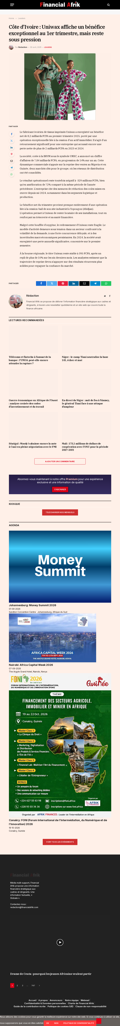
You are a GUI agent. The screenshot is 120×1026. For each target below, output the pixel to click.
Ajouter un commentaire (60, 461)
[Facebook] (11, 134)
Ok (47, 1023)
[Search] (108, 4)
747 (33, 985)
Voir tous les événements (60, 842)
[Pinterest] (11, 154)
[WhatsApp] (11, 174)
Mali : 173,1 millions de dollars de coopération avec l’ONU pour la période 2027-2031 (85, 446)
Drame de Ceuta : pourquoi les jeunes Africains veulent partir (50, 974)
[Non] (98, 1021)
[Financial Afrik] (60, 4)
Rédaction (22, 47)
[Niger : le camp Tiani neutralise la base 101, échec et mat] (86, 339)
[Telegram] (11, 167)
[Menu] (12, 4)
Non (56, 1023)
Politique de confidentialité (78, 1023)
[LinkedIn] (11, 147)
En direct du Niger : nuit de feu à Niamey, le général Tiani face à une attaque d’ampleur (85, 403)
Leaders (48, 47)
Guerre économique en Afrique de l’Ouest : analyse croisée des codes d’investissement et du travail (33, 403)
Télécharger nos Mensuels (60, 512)
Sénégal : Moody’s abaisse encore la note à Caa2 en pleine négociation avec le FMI (33, 445)
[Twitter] (11, 140)
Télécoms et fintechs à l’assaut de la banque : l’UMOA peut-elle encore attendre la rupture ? (30, 360)
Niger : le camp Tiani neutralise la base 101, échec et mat (85, 359)
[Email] (11, 161)
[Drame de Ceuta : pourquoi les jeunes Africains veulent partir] (60, 942)
